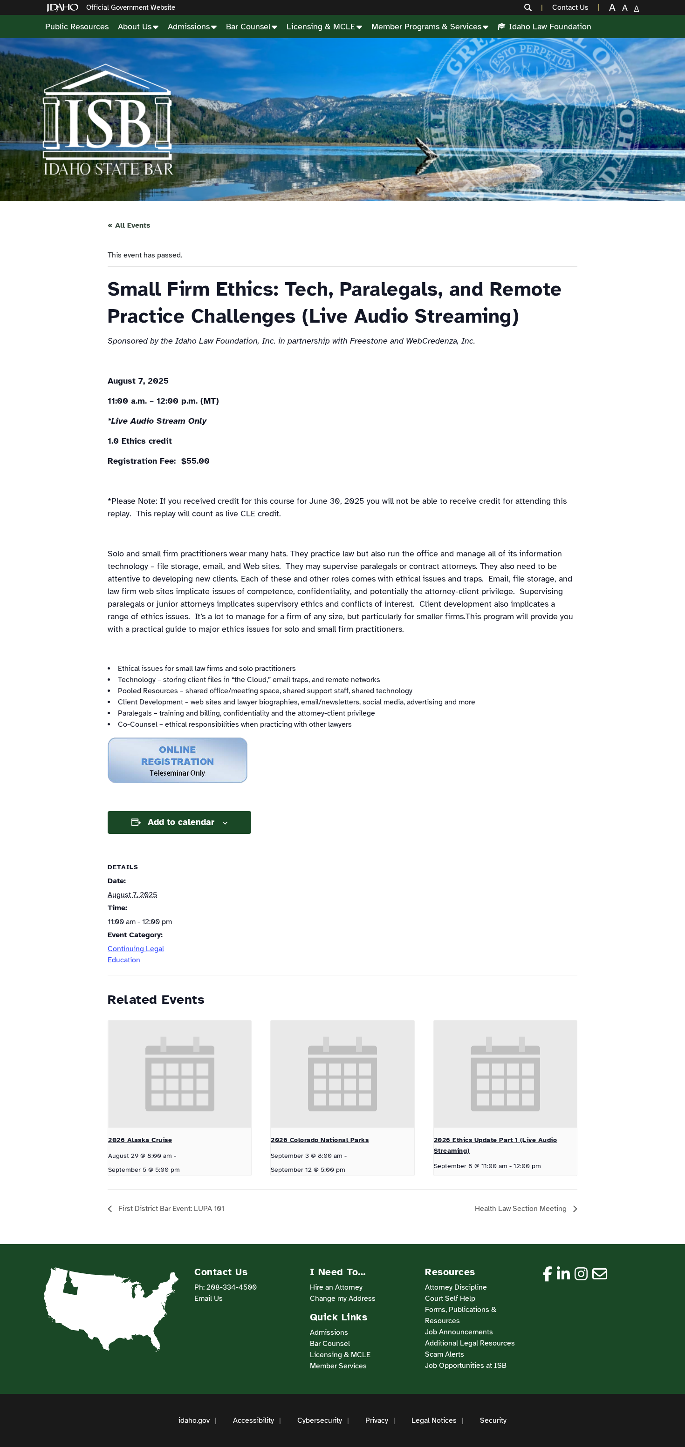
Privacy (376, 1420)
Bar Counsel (248, 26)
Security (493, 1420)
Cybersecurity (319, 1420)
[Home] (64, 7)
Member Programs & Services (426, 26)
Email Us (208, 1298)
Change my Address (343, 1298)
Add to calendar (181, 822)
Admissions (189, 26)
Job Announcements (459, 1332)
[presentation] (179, 1074)
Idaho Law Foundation (550, 26)
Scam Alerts (444, 1354)
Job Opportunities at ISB (466, 1365)
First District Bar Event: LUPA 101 (170, 1208)
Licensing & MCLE (321, 26)
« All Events (129, 225)
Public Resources (77, 26)
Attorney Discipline (456, 1287)
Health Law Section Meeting (522, 1208)
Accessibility (253, 1420)
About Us (134, 26)
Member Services (338, 1366)
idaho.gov (194, 1420)
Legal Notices (434, 1420)
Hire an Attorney (336, 1287)
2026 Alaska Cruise (140, 1140)
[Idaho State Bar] (108, 119)
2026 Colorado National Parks (320, 1140)
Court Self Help (450, 1298)
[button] (533, 7)
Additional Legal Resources (470, 1343)
